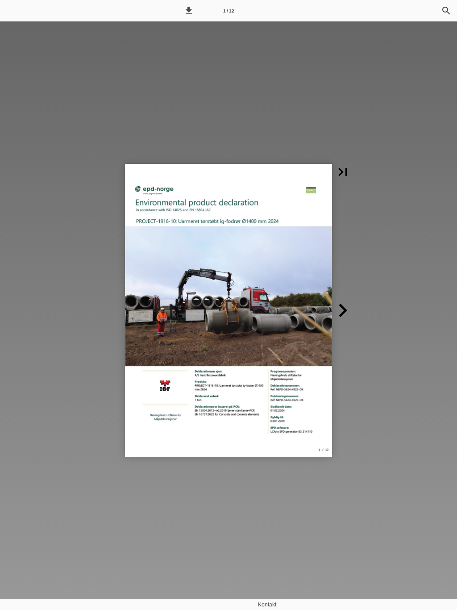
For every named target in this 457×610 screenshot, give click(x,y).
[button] (188, 10)
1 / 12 (228, 10)
